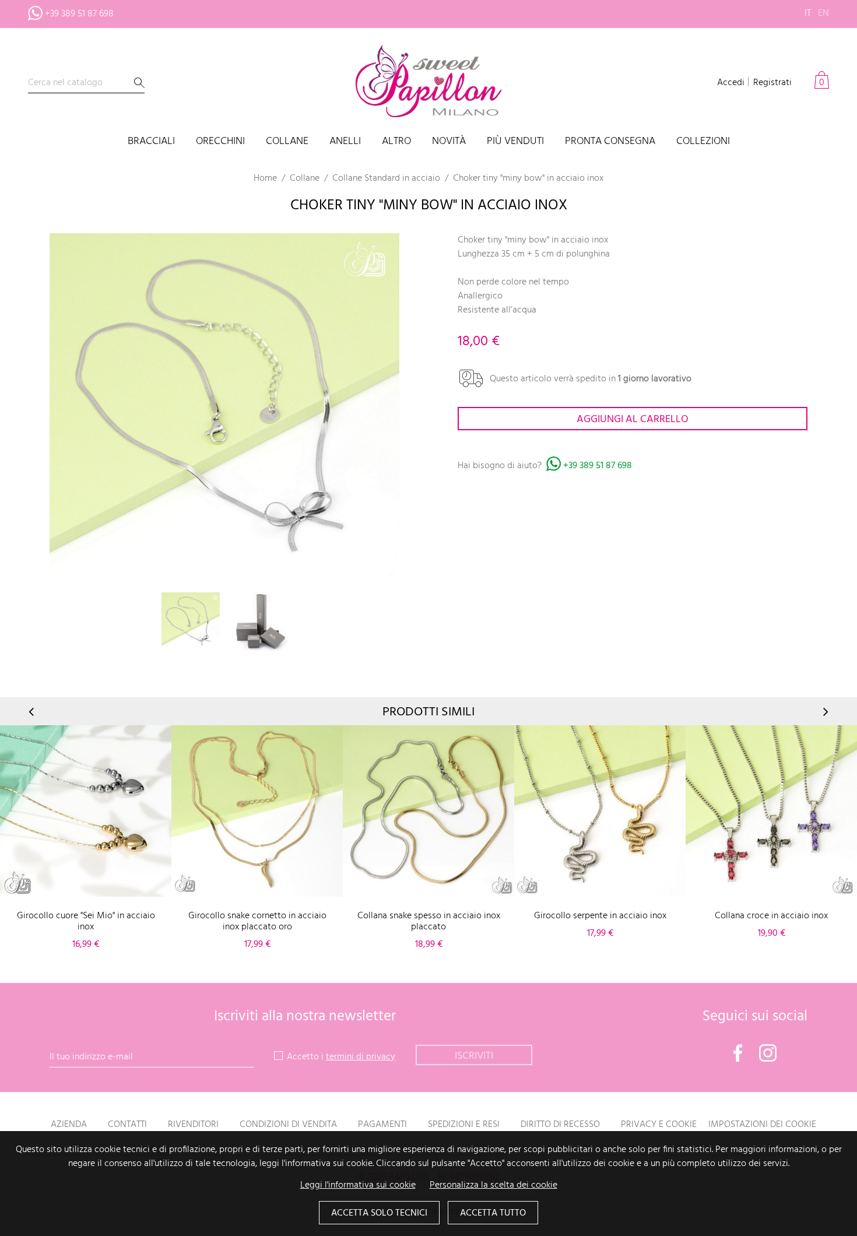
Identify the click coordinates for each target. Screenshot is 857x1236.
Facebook (738, 1053)
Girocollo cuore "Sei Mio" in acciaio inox (86, 921)
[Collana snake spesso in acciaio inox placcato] (428, 811)
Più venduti (515, 142)
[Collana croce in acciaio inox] (771, 811)
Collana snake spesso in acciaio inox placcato (428, 921)
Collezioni (703, 142)
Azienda (69, 1124)
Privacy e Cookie (659, 1124)
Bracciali (151, 142)
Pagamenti (382, 1124)
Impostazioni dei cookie (762, 1124)
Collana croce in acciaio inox (771, 916)
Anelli (345, 142)
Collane (287, 142)
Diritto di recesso (560, 1124)
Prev (32, 712)
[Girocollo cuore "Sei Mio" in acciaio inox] (85, 811)
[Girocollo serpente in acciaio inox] (600, 811)
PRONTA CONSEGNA (610, 142)
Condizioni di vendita (288, 1124)
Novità (449, 142)
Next (825, 712)
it (808, 13)
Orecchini (220, 142)
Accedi (730, 82)
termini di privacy (360, 1057)
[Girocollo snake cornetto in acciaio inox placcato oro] (257, 811)
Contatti (127, 1124)
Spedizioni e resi (464, 1124)
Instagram (768, 1053)
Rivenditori (193, 1124)
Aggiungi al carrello (633, 419)
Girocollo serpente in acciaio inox (600, 916)
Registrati (772, 82)
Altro (396, 142)
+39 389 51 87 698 (79, 14)
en (823, 13)
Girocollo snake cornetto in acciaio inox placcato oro (257, 921)
